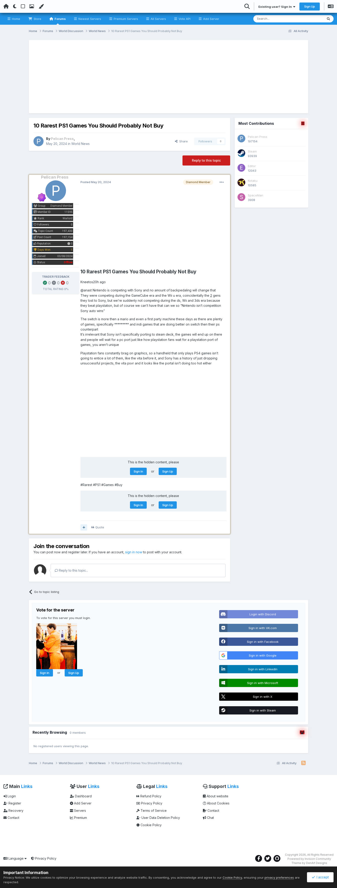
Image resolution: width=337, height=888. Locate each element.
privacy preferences (279, 877)
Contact (13, 818)
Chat (210, 818)
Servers (79, 810)
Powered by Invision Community (309, 859)
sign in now (133, 552)
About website (217, 796)
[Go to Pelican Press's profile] (38, 141)
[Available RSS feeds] (303, 763)
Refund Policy (150, 796)
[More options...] (222, 182)
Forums (60, 19)
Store (37, 19)
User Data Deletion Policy (160, 818)
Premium (80, 818)
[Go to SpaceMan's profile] (241, 197)
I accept (322, 877)
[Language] (331, 7)
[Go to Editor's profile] (241, 168)
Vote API (184, 19)
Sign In (138, 471)
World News (80, 144)
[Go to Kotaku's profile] (241, 182)
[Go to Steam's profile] (241, 153)
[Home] (6, 6)
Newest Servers (89, 19)
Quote (99, 527)
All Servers (158, 19)
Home (15, 19)
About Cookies (217, 803)
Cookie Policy (151, 825)
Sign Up (309, 6)
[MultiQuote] (83, 527)
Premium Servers (125, 19)
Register (14, 803)
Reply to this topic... (73, 570)
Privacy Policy (151, 803)
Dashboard (83, 796)
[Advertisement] (168, 77)
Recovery (15, 810)
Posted (95, 182)
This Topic (310, 18)
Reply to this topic (206, 160)
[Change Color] (41, 6)
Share (182, 141)
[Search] (328, 18)
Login (11, 796)
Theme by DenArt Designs (309, 863)
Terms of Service (153, 810)
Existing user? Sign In (275, 6)
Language (16, 858)
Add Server (210, 19)
